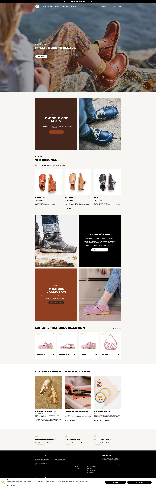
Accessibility (89, 468)
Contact (76, 466)
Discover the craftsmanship (100, 249)
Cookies (89, 462)
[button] (47, 485)
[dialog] (78, 482)
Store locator (104, 6)
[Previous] (64, 1)
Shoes (43, 6)
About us (72, 6)
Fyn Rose (83, 354)
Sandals (56, 6)
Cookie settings (90, 472)
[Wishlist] (117, 6)
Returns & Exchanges (91, 466)
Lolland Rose (41, 354)
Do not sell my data (91, 470)
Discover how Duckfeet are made (71, 420)
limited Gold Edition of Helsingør (54, 419)
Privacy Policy (90, 459)
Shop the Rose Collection (56, 302)
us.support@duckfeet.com (60, 461)
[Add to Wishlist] (54, 333)
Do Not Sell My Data (11, 484)
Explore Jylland (68, 208)
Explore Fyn (96, 206)
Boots (49, 6)
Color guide (77, 462)
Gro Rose (105, 354)
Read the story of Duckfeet (40, 422)
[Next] (91, 1)
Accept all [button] (115, 482)
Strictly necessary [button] (139, 482)
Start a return (77, 468)
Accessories (64, 6)
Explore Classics (41, 56)
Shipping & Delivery (91, 464)
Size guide (77, 459)
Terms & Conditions (91, 457)
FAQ (76, 457)
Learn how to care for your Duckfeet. (101, 420)
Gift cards (77, 464)
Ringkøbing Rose (64, 354)
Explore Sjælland (38, 206)
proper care (90, 245)
